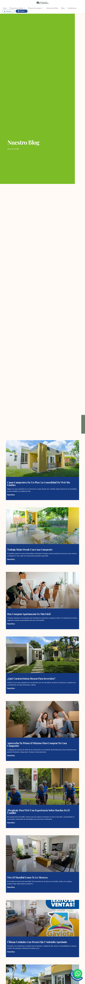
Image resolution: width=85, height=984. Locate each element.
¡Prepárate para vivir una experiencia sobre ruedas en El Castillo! (38, 811)
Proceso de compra (34, 8)
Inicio (5, 8)
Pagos (22, 11)
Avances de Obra (52, 8)
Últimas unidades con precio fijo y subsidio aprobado (37, 942)
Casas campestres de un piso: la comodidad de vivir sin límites (38, 484)
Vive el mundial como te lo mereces (27, 877)
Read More (11, 494)
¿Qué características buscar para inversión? (31, 678)
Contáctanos (72, 8)
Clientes (8, 11)
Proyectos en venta (16, 8)
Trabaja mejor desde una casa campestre (29, 549)
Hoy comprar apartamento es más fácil (28, 614)
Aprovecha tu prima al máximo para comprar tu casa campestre (37, 744)
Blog (62, 8)
